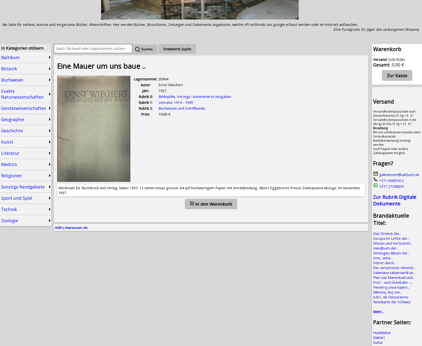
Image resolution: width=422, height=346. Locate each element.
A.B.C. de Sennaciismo (390, 296)
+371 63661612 (391, 180)
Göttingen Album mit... (391, 253)
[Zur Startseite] (200, 18)
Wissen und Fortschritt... (392, 243)
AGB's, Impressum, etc (71, 227)
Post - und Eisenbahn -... (392, 282)
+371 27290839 (391, 186)
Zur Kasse (397, 75)
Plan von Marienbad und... (394, 277)
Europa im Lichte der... (391, 238)
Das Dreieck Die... (387, 233)
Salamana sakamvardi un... (394, 272)
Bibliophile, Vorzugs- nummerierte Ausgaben (194, 96)
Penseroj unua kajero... (391, 287)
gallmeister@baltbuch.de (398, 174)
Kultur (378, 342)
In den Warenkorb (213, 204)
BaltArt (379, 337)
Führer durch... (384, 262)
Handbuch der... (386, 248)
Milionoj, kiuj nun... (387, 292)
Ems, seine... (383, 257)
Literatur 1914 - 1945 (175, 102)
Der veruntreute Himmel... (394, 267)
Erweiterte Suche (177, 48)
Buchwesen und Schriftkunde (181, 108)
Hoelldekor (382, 332)
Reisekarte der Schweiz (392, 301)
